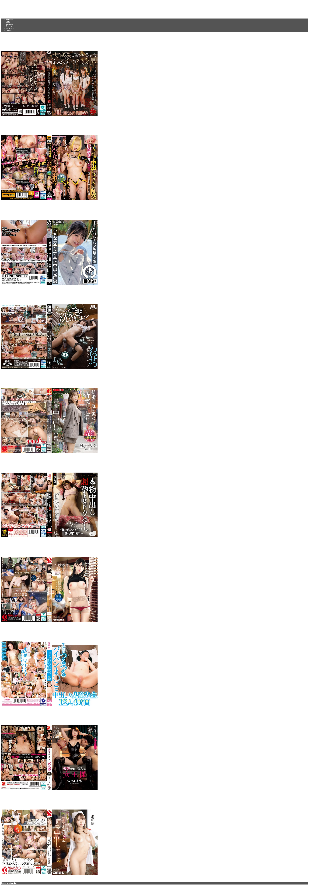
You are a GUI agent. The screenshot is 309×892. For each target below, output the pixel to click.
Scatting (9, 26)
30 (16, 887)
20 (15, 887)
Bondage (9, 24)
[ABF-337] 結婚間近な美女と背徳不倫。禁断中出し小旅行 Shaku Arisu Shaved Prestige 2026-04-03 (85, 378)
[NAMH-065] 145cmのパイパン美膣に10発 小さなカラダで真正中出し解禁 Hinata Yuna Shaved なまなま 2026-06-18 (101, 210)
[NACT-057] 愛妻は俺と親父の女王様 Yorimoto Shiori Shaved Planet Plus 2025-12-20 (72, 716)
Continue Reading (8, 120)
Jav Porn (8, 8)
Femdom (9, 20)
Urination (9, 30)
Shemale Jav (10, 28)
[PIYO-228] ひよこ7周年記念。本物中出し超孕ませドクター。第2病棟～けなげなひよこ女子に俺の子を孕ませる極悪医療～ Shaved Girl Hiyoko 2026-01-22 (135, 463)
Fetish (8, 22)
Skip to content (6, 2)
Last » (21, 887)
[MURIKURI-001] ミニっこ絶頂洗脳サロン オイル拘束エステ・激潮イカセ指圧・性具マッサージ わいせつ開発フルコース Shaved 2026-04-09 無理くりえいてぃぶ (142, 294)
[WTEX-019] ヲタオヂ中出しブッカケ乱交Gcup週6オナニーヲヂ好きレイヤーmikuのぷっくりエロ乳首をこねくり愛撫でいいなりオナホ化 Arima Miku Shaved (140, 126)
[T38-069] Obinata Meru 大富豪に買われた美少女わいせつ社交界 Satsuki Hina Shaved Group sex (84, 41)
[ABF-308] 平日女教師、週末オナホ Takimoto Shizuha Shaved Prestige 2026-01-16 (70, 547)
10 (13, 887)
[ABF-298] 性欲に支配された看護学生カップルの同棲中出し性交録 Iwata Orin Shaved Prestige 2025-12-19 (92, 800)
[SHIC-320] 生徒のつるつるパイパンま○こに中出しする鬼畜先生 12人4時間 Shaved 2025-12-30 (83, 632)
